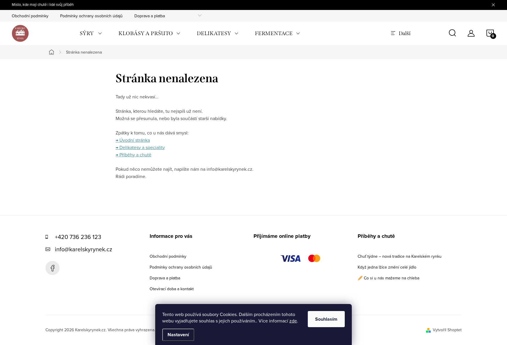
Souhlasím (326, 319)
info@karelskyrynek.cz (83, 249)
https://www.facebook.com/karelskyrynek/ (52, 268)
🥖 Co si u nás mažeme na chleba (388, 278)
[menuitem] (91, 33)
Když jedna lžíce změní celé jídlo (387, 267)
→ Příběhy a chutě (133, 154)
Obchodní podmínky (30, 16)
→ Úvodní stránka (133, 140)
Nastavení (178, 334)
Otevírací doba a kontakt (172, 289)
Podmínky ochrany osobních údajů (91, 16)
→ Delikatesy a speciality (140, 147)
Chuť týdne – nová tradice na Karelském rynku (400, 256)
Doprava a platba (149, 16)
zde (293, 320)
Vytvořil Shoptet (447, 330)
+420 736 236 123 (78, 237)
